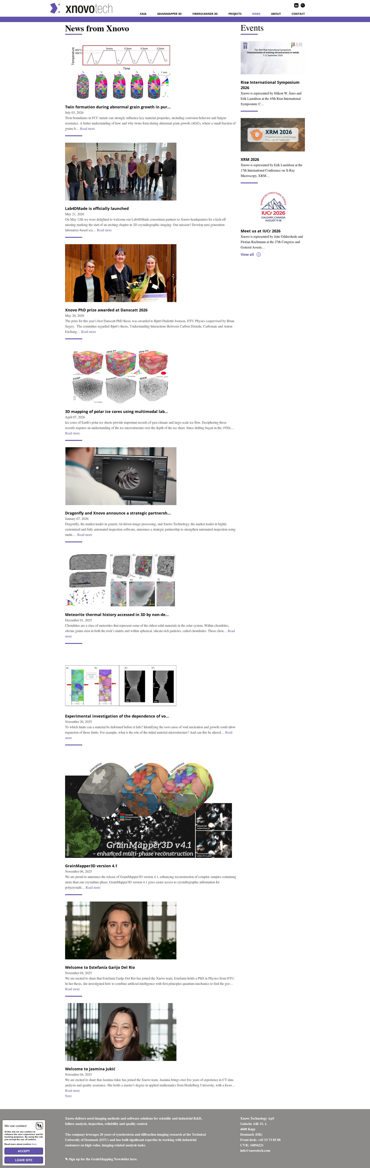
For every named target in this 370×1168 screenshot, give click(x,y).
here (34, 1144)
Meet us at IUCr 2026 (260, 230)
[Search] (303, 5)
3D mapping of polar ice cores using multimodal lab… (116, 411)
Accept (24, 1151)
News (256, 14)
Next (68, 1095)
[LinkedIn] (296, 5)
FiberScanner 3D (205, 14)
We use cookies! (15, 1126)
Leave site (23, 1160)
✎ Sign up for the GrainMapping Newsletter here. (101, 1158)
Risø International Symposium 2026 (270, 85)
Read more (87, 128)
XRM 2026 (250, 159)
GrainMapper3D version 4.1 (91, 865)
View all (247, 254)
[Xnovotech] (81, 8)
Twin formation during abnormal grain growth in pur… (117, 106)
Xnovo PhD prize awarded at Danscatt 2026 (106, 310)
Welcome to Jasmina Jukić (90, 1068)
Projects (235, 14)
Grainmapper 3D (169, 14)
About (276, 14)
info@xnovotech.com (255, 1150)
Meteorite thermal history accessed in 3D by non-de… (117, 614)
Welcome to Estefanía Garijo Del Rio (100, 967)
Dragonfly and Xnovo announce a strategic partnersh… (118, 513)
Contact (298, 14)
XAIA (143, 14)
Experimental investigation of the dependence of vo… (117, 716)
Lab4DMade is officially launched (97, 208)
